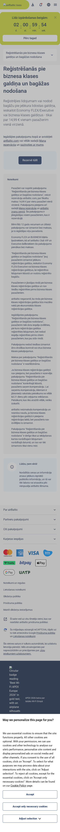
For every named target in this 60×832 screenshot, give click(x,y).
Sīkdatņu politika (11, 596)
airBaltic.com (11, 140)
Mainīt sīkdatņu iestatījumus (17, 609)
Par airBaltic (10, 509)
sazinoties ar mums (32, 144)
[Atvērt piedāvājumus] (40, 4)
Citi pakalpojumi (12, 529)
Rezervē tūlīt (30, 160)
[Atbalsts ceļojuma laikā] (32, 4)
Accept (30, 794)
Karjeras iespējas (13, 539)
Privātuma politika (12, 603)
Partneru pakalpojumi (16, 519)
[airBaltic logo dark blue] (14, 4)
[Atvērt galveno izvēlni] (55, 4)
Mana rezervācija (27, 208)
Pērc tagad (30, 38)
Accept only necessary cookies (30, 806)
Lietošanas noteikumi (14, 589)
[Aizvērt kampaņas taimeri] (55, 17)
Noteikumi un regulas (14, 583)
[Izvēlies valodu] (48, 4)
